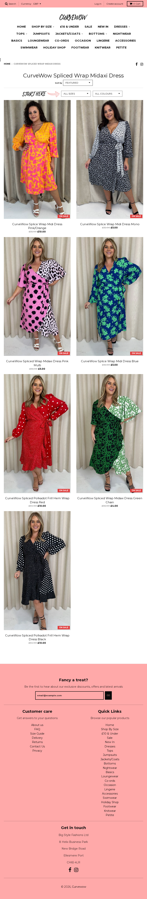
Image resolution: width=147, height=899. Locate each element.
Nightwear (122, 33)
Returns (37, 742)
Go (108, 695)
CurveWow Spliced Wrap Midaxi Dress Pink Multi (37, 363)
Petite (121, 47)
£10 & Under (69, 26)
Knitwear (102, 47)
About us (37, 725)
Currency (26, 3)
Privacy (37, 750)
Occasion (83, 40)
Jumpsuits (41, 33)
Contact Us (37, 746)
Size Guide (37, 733)
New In (103, 26)
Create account (114, 3)
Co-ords (62, 40)
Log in (98, 3)
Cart (136, 3)
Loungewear (38, 40)
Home (21, 26)
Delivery (37, 738)
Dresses (120, 26)
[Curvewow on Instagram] (141, 64)
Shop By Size (42, 26)
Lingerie (103, 40)
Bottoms (97, 33)
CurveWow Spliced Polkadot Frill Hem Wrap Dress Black (37, 637)
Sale (88, 26)
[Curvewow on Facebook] (137, 64)
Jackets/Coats (68, 33)
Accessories (125, 40)
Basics (16, 40)
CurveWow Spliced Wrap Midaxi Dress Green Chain (109, 500)
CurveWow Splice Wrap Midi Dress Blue (110, 361)
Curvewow (79, 886)
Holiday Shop (54, 47)
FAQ (37, 729)
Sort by (58, 83)
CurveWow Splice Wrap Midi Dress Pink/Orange (37, 226)
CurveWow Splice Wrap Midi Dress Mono (110, 224)
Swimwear (29, 47)
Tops (20, 33)
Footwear (80, 47)
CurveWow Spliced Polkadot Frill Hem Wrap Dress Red (37, 500)
